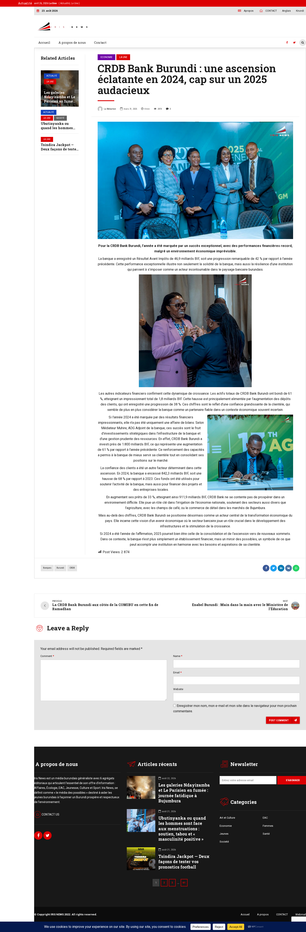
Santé (266, 833)
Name (177, 656)
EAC (265, 817)
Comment (47, 656)
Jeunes (224, 833)
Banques (47, 567)
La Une (50, 81)
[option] (195, 180)
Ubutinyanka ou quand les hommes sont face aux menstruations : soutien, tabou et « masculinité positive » (182, 829)
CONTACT (282, 914)
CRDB (72, 567)
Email (177, 672)
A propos (263, 914)
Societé (60, 118)
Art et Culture (227, 817)
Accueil (44, 42)
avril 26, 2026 (57, 3)
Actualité (51, 75)
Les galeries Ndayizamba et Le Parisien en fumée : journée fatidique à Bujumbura (59, 101)
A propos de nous (72, 42)
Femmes (268, 825)
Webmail (300, 914)
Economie (106, 57)
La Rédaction (110, 109)
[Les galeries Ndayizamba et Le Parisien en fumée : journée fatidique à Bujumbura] (60, 88)
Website (178, 689)
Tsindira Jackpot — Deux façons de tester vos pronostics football (183, 861)
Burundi (60, 567)
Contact (100, 42)
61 (184, 882)
